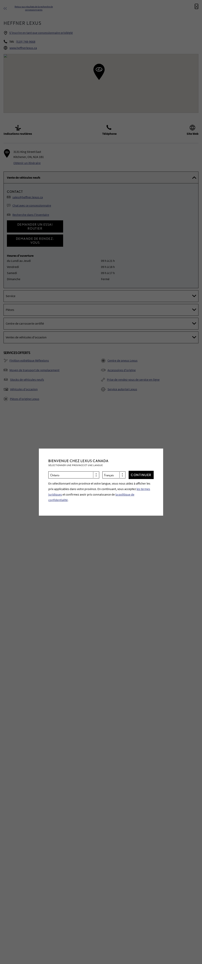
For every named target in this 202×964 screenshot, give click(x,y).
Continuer (141, 475)
